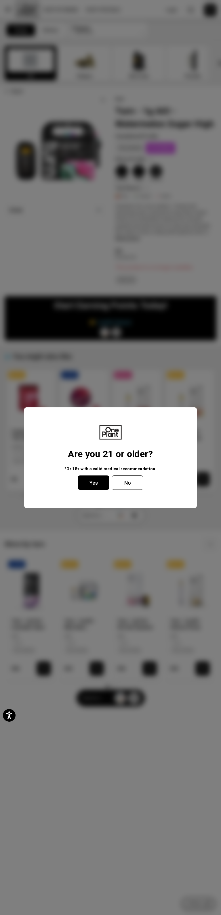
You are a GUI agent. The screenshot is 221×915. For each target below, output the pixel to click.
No (127, 483)
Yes (93, 483)
